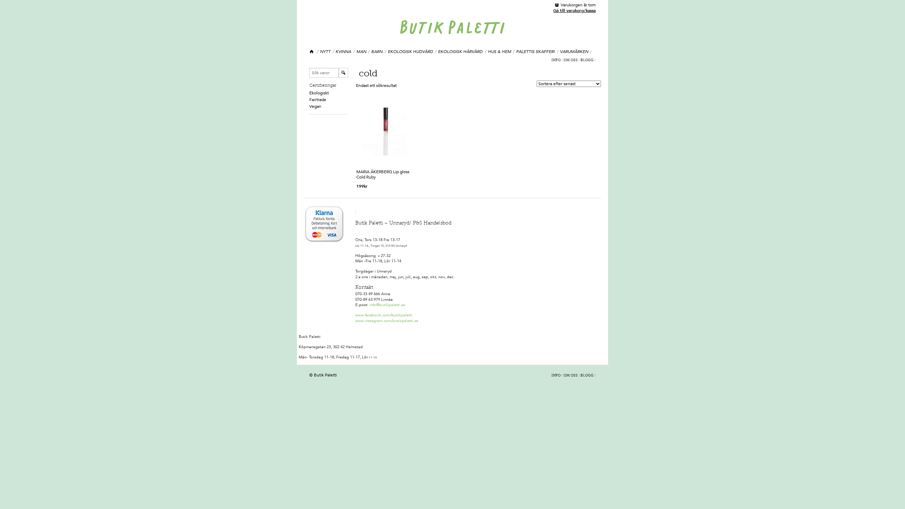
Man (361, 51)
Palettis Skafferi (535, 51)
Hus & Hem (499, 51)
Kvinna (343, 51)
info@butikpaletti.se (387, 305)
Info (556, 60)
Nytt (325, 51)
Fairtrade (317, 99)
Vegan (315, 106)
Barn (377, 51)
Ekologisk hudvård (410, 51)
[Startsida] (312, 51)
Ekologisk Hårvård (460, 51)
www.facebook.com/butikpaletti (383, 315)
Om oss (571, 60)
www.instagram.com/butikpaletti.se (386, 320)
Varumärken (574, 51)
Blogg (587, 60)
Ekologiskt (319, 92)
